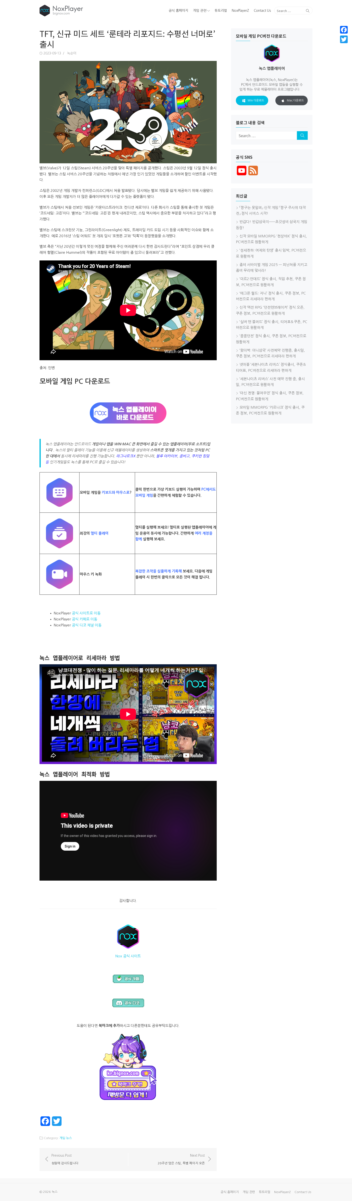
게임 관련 (199, 10)
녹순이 (71, 53)
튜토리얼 (221, 10)
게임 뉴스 (65, 1138)
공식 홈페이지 (178, 10)
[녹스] (83, 10)
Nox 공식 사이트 (128, 956)
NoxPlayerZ (240, 10)
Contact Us (262, 10)
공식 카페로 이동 (84, 619)
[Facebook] (344, 30)
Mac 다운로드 (295, 100)
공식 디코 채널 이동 (87, 625)
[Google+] (344, 45)
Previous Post (64, 1159)
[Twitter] (344, 39)
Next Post (181, 1159)
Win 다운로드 (256, 100)
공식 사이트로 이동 (86, 613)
